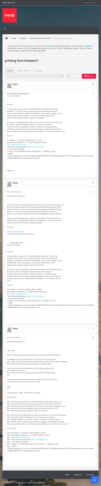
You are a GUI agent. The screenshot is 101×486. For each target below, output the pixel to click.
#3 (93, 337)
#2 (93, 192)
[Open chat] (95, 480)
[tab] (10, 71)
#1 (93, 93)
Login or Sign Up (89, 3)
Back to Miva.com (8, 2)
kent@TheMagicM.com (17, 144)
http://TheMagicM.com (35, 147)
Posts (10, 71)
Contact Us (78, 475)
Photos (39, 71)
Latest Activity (24, 71)
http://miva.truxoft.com (16, 231)
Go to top (90, 475)
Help (67, 475)
